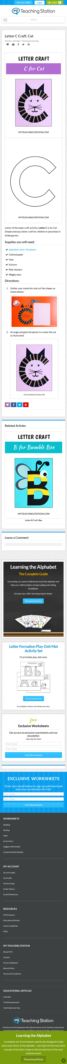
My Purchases (9, 883)
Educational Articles (11, 920)
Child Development (11, 1002)
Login (39, 2)
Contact (6, 957)
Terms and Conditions (12, 974)
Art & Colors (8, 841)
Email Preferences (10, 894)
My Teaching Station (33, 11)
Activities (7, 997)
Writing (6, 830)
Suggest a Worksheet (11, 846)
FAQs (5, 931)
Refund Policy (9, 968)
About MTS (7, 952)
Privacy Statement (10, 963)
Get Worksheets (33, 755)
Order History (9, 889)
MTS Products (9, 915)
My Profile (7, 878)
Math (5, 836)
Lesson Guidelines (10, 926)
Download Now (33, 601)
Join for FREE (24, 2)
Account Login (9, 872)
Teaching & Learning (11, 1008)
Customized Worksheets (13, 852)
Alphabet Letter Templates (22, 249)
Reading (6, 825)
